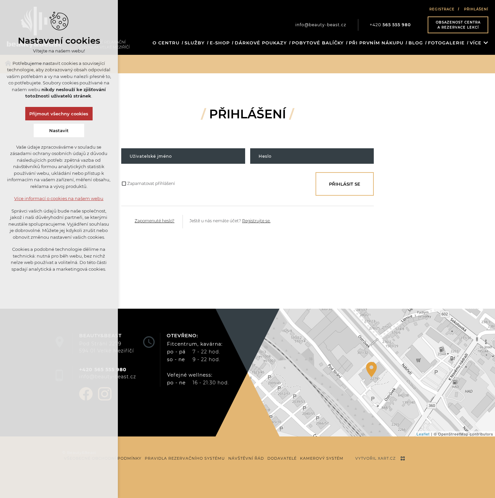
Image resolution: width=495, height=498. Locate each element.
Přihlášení (476, 9)
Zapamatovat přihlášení (151, 183)
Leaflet (423, 433)
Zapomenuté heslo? (154, 220)
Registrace (442, 9)
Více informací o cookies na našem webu (59, 198)
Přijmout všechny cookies (59, 113)
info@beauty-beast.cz (320, 24)
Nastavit (59, 130)
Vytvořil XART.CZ (375, 458)
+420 (390, 24)
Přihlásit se (344, 184)
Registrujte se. (256, 220)
